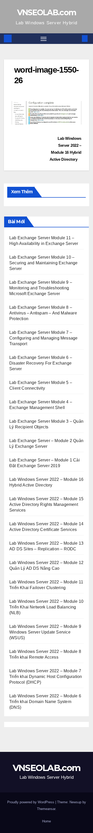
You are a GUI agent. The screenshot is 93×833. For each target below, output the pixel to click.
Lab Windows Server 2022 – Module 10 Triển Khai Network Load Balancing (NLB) (46, 607)
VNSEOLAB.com (46, 12)
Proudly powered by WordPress (31, 802)
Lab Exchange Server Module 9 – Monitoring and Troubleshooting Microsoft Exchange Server (40, 288)
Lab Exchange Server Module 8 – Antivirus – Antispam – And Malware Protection (43, 313)
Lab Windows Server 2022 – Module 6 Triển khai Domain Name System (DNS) (45, 701)
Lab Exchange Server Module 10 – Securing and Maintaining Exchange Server (43, 263)
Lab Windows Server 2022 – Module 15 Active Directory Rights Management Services (46, 504)
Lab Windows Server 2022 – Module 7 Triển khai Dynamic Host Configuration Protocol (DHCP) (45, 676)
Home (46, 821)
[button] (77, 38)
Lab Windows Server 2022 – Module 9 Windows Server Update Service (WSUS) (45, 632)
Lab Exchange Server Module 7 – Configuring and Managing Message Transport (43, 338)
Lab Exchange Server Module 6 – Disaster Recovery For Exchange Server (40, 363)
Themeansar (46, 809)
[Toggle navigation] (43, 38)
